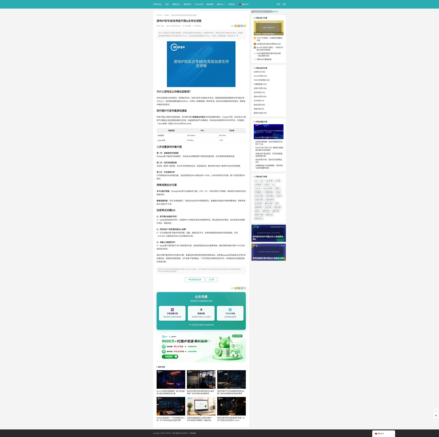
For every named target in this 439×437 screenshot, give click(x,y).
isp (273, 184)
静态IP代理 (258, 113)
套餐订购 (175, 4)
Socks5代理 (267, 188)
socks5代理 (258, 76)
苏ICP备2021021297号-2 (180, 433)
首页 (167, 4)
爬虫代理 (257, 105)
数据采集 (210, 4)
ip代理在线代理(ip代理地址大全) (269, 44)
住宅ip (278, 192)
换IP (277, 203)
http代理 (269, 181)
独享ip (257, 211)
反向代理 (257, 92)
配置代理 (266, 211)
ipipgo (163, 26)
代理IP (277, 188)
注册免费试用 (195, 280)
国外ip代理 (258, 96)
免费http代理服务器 (264, 59)
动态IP (279, 196)
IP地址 (266, 184)
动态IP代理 (258, 88)
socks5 (257, 188)
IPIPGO (157, 4)
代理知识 (231, 4)
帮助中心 (220, 4)
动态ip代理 (259, 200)
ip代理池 (258, 184)
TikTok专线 (199, 4)
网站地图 (193, 433)
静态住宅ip (259, 218)
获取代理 (187, 4)
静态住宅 (269, 215)
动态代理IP (270, 200)
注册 (284, 4)
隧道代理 (275, 211)
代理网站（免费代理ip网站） (265, 34)
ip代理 (167, 15)
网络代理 (257, 109)
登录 (278, 4)
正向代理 (257, 101)
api (256, 181)
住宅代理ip (270, 196)
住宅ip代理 (259, 196)
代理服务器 (258, 84)
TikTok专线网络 (259, 80)
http (261, 181)
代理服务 (258, 192)
